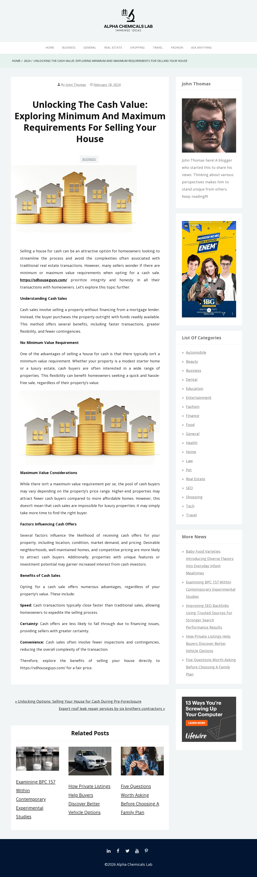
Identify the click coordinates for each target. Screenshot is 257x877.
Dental (191, 379)
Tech (190, 506)
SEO (189, 487)
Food (190, 424)
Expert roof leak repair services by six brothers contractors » (112, 708)
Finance (192, 415)
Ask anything (201, 47)
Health (191, 442)
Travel (158, 47)
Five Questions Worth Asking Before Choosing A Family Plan (211, 667)
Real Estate (113, 47)
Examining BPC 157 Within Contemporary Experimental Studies (35, 799)
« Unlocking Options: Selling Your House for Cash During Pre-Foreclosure (78, 701)
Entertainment (198, 397)
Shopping (137, 47)
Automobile (196, 352)
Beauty (192, 361)
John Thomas (76, 85)
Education (194, 388)
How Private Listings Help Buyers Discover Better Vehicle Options (208, 643)
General (90, 47)
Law (189, 460)
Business (68, 47)
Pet (189, 469)
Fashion (177, 47)
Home (50, 47)
